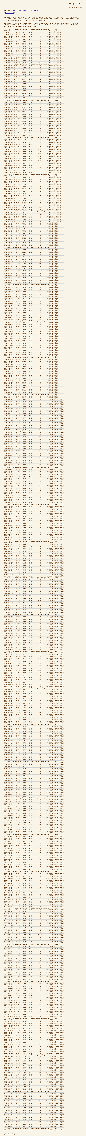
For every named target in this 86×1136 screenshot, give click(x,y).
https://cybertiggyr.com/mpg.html (24, 10)
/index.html (9, 13)
